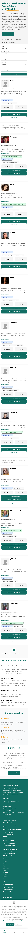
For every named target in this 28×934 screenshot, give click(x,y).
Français (5, 878)
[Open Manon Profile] (5, 83)
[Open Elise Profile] (5, 235)
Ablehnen (18, 924)
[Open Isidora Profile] (5, 415)
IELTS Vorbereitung (8, 834)
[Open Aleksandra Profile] (5, 513)
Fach (2, 46)
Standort (3, 67)
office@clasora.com (8, 887)
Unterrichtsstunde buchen (14, 114)
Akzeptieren (10, 924)
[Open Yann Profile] (5, 280)
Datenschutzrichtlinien (9, 920)
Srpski (4, 866)
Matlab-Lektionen (7, 855)
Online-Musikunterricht (9, 845)
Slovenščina (6, 868)
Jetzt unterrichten (14, 772)
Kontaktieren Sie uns (8, 889)
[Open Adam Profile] (5, 139)
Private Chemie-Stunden (9, 820)
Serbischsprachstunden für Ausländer (13, 792)
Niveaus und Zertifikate (7, 51)
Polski (4, 870)
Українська (6, 872)
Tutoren (3, 653)
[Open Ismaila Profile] (5, 325)
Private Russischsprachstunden (11, 794)
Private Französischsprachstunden (12, 790)
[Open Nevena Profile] (5, 471)
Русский (5, 863)
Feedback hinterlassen (9, 891)
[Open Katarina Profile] (5, 606)
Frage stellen (14, 117)
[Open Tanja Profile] (5, 370)
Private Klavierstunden (9, 843)
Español (5, 876)
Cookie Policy (20, 920)
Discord (5, 894)
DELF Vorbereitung (8, 836)
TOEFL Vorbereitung (8, 832)
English (5, 861)
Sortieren (3, 62)
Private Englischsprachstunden (11, 788)
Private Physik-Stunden (9, 822)
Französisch (9, 653)
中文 (4, 881)
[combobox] (14, 48)
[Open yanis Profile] (5, 561)
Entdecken (7, 34)
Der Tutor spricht (5, 57)
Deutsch (5, 874)
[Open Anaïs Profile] (5, 187)
